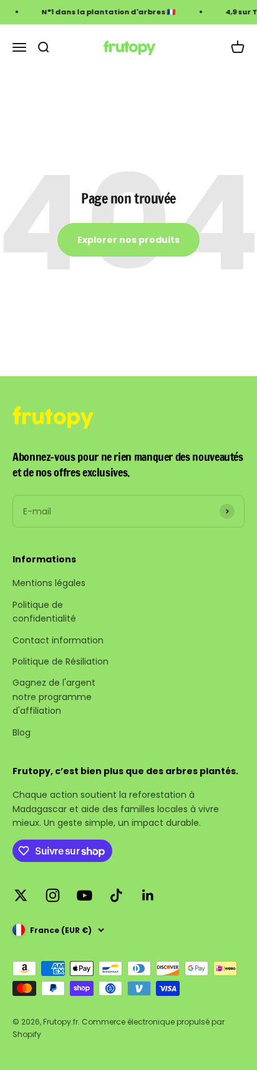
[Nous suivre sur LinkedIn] (148, 895)
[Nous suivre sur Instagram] (52, 895)
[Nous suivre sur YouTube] (84, 895)
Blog (21, 732)
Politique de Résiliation (60, 661)
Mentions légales (48, 583)
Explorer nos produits (128, 240)
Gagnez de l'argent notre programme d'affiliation (53, 696)
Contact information (58, 640)
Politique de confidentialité (44, 612)
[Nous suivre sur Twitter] (20, 895)
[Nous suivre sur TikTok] (116, 895)
